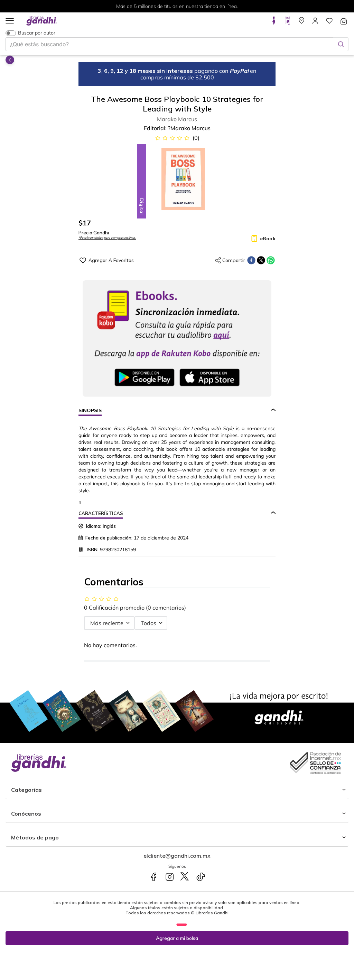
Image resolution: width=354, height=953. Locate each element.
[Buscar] (340, 44)
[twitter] (261, 260)
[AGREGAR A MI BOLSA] (177, 938)
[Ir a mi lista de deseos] (329, 22)
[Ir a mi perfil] (315, 22)
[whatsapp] (271, 260)
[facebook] (251, 260)
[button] (10, 21)
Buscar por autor (36, 33)
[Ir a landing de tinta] (274, 22)
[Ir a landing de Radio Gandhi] (287, 22)
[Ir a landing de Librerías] (301, 22)
